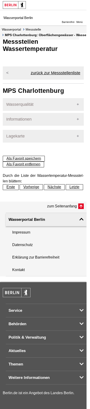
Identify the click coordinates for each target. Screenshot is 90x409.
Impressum (21, 232)
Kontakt (18, 270)
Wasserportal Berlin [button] (27, 219)
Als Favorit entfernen (23, 164)
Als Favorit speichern (23, 158)
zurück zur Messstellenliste (55, 73)
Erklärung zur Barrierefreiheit (35, 257)
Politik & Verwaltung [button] (27, 337)
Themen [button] (16, 364)
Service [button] (15, 310)
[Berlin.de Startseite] (14, 5)
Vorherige (31, 187)
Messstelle (33, 29)
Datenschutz (22, 245)
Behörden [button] (17, 324)
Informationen (19, 119)
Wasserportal (11, 29)
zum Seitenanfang (62, 206)
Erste (10, 187)
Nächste (54, 187)
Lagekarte (15, 136)
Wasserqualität (19, 104)
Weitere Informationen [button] (29, 377)
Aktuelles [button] (17, 351)
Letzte (74, 187)
